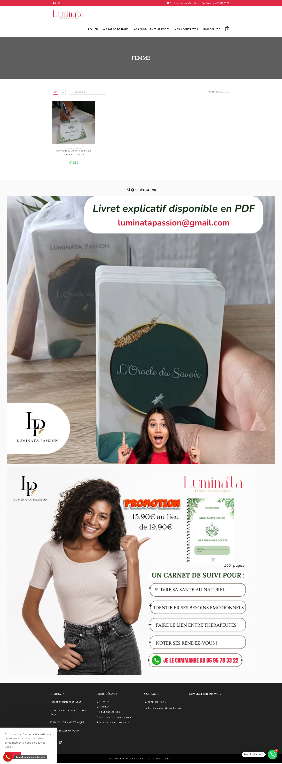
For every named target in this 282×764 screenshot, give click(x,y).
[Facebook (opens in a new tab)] (55, 3)
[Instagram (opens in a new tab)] (59, 3)
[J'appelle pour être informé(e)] (7, 757)
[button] (272, 754)
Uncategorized (74, 148)
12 (217, 92)
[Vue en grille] (55, 92)
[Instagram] (60, 742)
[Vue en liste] (63, 92)
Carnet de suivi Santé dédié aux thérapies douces (73, 152)
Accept (13, 755)
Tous (226, 92)
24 (220, 92)
